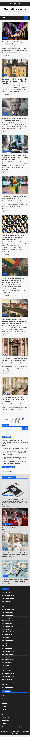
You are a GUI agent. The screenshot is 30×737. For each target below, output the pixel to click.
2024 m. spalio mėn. (7, 648)
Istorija (5, 75)
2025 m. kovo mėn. (7, 634)
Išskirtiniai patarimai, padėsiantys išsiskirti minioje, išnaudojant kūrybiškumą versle (15, 224)
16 (18, 419)
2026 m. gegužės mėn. (8, 595)
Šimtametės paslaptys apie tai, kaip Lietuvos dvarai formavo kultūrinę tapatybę (15, 68)
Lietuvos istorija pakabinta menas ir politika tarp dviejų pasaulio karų (15, 347)
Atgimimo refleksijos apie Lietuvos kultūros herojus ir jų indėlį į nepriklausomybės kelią (15, 267)
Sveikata (4, 712)
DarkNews (24, 731)
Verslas (4, 723)
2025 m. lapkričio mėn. (8, 612)
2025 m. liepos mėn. (7, 623)
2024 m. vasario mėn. (7, 665)
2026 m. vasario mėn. (7, 604)
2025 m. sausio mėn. (7, 640)
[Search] (22, 18)
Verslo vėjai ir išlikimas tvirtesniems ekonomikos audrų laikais (15, 107)
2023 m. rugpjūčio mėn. (8, 676)
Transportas (6, 151)
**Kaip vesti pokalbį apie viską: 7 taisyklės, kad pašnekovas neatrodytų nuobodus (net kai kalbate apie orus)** (15, 452)
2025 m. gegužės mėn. (8, 629)
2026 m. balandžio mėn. (8, 598)
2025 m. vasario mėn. (7, 637)
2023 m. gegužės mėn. (8, 679)
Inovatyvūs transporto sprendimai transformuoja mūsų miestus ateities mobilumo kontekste (15, 144)
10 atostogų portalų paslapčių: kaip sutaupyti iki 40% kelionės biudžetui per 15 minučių (15, 569)
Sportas (5, 192)
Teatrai (4, 714)
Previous (5, 419)
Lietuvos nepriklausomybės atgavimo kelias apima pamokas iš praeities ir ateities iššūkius (15, 308)
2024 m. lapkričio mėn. (8, 645)
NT (8, 393)
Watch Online (26, 18)
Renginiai (6, 37)
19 (25, 419)
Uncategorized (6, 720)
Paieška (5, 425)
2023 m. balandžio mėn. (8, 682)
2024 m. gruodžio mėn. (8, 643)
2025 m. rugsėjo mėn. (8, 618)
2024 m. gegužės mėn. (8, 657)
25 (17, 421)
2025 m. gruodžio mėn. (8, 609)
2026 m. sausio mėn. (7, 607)
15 (15, 419)
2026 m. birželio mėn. (7, 593)
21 (11, 421)
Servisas (11, 495)
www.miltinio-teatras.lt (8, 46)
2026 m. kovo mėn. (7, 601)
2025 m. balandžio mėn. (8, 632)
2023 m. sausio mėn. (7, 687)
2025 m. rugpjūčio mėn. (8, 620)
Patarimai (6, 114)
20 (9, 421)
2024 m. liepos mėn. (7, 654)
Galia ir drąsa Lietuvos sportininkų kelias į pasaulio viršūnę (15, 185)
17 (20, 419)
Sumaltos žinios (15, 9)
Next (20, 421)
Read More (6, 55)
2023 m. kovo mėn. (7, 684)
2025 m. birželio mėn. (7, 626)
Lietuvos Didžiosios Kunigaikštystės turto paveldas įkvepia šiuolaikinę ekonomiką (15, 386)
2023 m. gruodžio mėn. (8, 671)
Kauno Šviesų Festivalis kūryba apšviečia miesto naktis (15, 31)
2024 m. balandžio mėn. (8, 659)
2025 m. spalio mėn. (7, 615)
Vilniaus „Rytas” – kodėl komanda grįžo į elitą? (14, 448)
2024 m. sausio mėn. (7, 668)
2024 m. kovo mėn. (7, 662)
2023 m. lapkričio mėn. (8, 673)
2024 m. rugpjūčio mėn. (8, 651)
